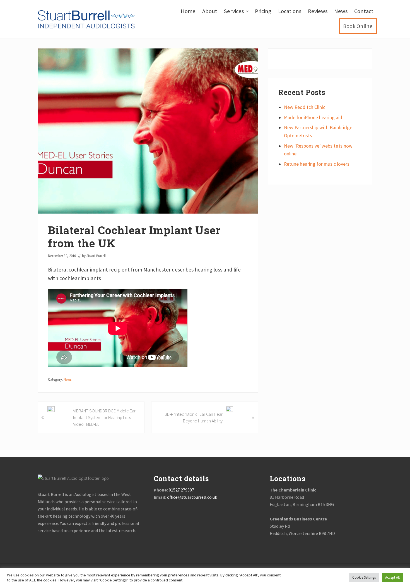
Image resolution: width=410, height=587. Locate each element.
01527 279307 (181, 490)
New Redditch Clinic (304, 107)
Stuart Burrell (201, 575)
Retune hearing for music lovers (316, 164)
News (67, 379)
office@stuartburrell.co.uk (191, 497)
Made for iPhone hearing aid (313, 117)
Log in (251, 575)
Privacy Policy (229, 575)
